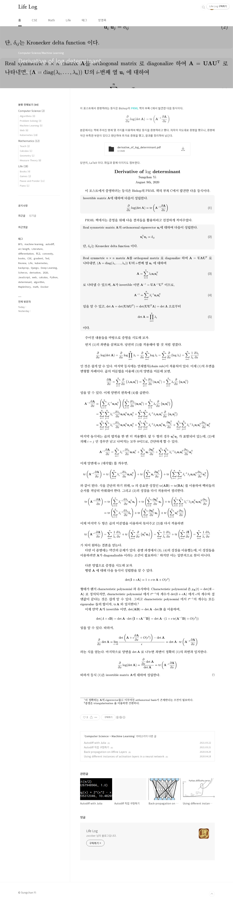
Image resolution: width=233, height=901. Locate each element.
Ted (47, 258)
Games (25, 176)
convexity (47, 253)
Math (51, 20)
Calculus (26, 151)
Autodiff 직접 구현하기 (96, 747)
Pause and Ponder (32, 181)
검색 (203, 7)
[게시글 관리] (96, 717)
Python (54, 277)
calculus (43, 277)
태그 (84, 20)
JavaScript (24, 277)
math (35, 286)
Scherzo (22, 272)
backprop (23, 267)
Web (24, 130)
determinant (25, 282)
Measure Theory (30, 160)
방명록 (102, 20)
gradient (38, 258)
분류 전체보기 (28, 104)
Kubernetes (28, 135)
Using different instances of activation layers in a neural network (124, 756)
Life (68, 20)
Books (25, 171)
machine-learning (34, 244)
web (34, 277)
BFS (20, 244)
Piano (24, 185)
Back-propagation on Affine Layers (105, 752)
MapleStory (24, 286)
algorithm (39, 282)
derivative (35, 272)
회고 (38, 253)
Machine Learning (123, 736)
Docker (45, 286)
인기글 (32, 215)
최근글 (21, 215)
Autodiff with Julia (95, 742)
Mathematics (29, 141)
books (21, 258)
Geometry (27, 155)
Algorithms (27, 116)
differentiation (26, 253)
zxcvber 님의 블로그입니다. (101, 835)
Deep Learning (49, 267)
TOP (212, 894)
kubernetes (41, 263)
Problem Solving (30, 120)
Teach (25, 146)
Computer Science (97, 736)
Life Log (27, 7)
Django (35, 267)
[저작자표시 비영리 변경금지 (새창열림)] (120, 717)
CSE (34, 20)
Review (22, 263)
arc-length (23, 249)
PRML (134, 108)
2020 (45, 272)
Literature (37, 249)
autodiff (50, 244)
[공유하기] (91, 717)
